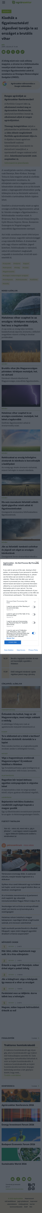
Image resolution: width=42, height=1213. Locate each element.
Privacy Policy (33, 650)
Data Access (21, 650)
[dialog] (21, 606)
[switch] (33, 607)
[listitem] (21, 601)
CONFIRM (13, 642)
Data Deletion (8, 650)
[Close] (38, 563)
